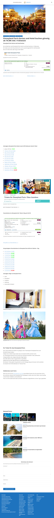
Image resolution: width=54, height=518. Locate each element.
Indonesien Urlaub (22, 502)
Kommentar (5, 466)
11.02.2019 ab (9, 255)
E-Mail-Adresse (5, 479)
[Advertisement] (27, 94)
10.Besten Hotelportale (6, 510)
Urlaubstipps (25, 424)
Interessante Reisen (5, 500)
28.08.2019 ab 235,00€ (9, 266)
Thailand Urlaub (31, 508)
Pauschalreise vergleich (17, 2)
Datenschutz (39, 498)
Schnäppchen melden (40, 496)
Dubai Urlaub (30, 512)
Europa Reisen (21, 496)
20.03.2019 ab (9, 257)
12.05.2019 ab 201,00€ (9, 260)
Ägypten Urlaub (30, 504)
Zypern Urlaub (21, 510)
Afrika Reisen (21, 498)
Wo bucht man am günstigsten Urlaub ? (9, 511)
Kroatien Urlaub (30, 507)
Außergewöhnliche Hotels (6, 498)
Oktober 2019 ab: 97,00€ (10, 166)
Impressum (38, 499)
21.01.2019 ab (9, 253)
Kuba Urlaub (21, 507)
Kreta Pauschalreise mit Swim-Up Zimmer (34, 426)
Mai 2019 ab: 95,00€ (9, 156)
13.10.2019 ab (9, 270)
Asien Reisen (21, 499)
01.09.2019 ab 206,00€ (9, 268)
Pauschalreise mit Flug (18, 373)
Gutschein (3, 506)
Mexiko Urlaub (21, 509)
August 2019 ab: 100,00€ (10, 162)
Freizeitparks (4, 509)
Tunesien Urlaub (31, 509)
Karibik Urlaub (21, 506)
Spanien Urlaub (30, 499)
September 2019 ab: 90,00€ (11, 164)
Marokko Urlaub (31, 511)
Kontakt (38, 500)
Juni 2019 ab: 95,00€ (9, 158)
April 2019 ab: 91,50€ (9, 154)
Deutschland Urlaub (30, 497)
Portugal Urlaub (22, 503)
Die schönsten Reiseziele (6, 502)
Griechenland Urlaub (30, 502)
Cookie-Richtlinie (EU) (22, 515)
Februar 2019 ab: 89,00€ (10, 151)
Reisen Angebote (5, 507)
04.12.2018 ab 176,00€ (9, 251)
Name (4, 475)
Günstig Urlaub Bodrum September (32, 449)
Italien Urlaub (30, 505)
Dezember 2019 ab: (11, 170)
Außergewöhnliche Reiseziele (7, 499)
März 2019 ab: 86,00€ (9, 152)
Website (4, 483)
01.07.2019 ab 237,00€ (9, 264)
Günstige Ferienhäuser (6, 503)
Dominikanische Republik (22, 512)
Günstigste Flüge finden (6, 496)
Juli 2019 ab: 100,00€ (9, 160)
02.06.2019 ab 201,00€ (9, 262)
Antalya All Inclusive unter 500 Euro (32, 437)
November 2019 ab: (11, 168)
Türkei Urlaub (30, 500)
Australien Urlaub (22, 500)
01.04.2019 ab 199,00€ (9, 259)
